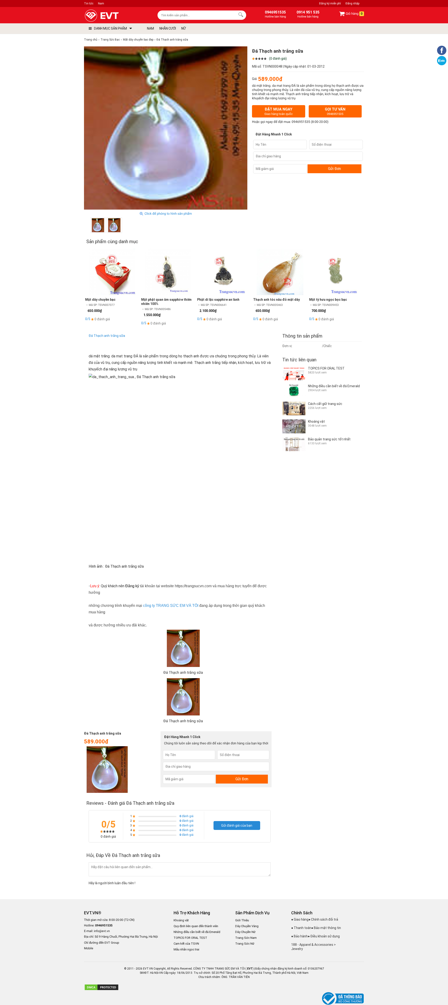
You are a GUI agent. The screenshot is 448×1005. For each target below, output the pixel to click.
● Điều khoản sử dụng (324, 936)
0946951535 (301, 122)
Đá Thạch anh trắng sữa (107, 336)
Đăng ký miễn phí (330, 3)
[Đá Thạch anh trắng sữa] (98, 225)
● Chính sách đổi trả (323, 919)
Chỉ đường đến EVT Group (101, 942)
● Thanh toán (301, 928)
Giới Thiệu (242, 920)
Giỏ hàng (354, 14)
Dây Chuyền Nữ (245, 932)
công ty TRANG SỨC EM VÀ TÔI (170, 606)
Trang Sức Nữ (244, 943)
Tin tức (88, 3)
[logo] (112, 15)
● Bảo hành (299, 936)
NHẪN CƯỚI (167, 28)
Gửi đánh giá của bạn (236, 825)
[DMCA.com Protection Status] (101, 989)
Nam (101, 3)
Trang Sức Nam (246, 937)
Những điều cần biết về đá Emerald (197, 932)
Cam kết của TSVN (186, 943)
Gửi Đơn (334, 168)
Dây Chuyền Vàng (247, 926)
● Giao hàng (299, 919)
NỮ (183, 28)
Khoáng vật (181, 920)
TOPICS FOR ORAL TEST (190, 937)
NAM (150, 28)
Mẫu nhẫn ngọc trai (186, 949)
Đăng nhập (352, 3)
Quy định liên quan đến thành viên (196, 926)
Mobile (88, 948)
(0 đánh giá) (278, 58)
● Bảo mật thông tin (326, 928)
